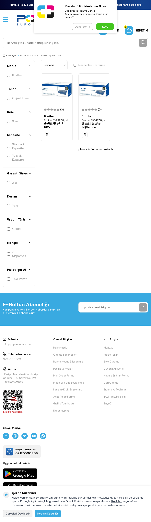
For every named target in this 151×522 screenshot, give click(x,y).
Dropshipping (61, 410)
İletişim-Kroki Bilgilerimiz (68, 389)
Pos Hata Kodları (63, 368)
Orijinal (16, 229)
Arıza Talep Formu (64, 396)
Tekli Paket (19, 279)
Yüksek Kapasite (18, 158)
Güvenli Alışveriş (114, 368)
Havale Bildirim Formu (117, 375)
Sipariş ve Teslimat (115, 389)
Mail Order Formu (63, 375)
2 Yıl (14, 183)
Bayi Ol (108, 403)
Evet (105, 26)
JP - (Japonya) (19, 254)
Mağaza (108, 347)
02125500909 (12, 359)
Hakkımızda (60, 347)
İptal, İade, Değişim (115, 396)
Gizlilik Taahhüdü (63, 403)
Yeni (15, 206)
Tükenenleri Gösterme (91, 65)
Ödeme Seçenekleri (65, 354)
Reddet (116, 501)
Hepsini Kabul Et (47, 513)
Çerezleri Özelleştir (18, 513)
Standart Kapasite (18, 146)
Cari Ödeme (111, 382)
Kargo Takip (111, 354)
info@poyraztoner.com (17, 344)
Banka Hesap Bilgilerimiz (68, 361)
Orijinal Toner (21, 98)
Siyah (15, 121)
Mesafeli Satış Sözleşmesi (69, 382)
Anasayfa (11, 55)
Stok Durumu (111, 361)
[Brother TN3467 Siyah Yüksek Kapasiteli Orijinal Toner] (94, 89)
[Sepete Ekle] (47, 135)
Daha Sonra (82, 26)
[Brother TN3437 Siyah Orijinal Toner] (56, 89)
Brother (17, 75)
